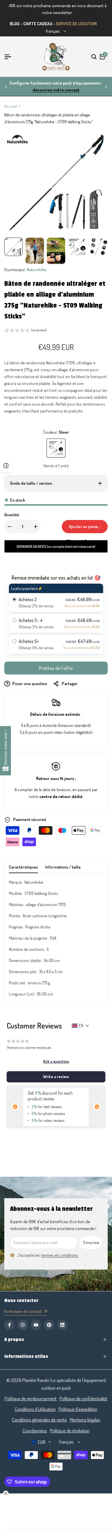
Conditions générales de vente (39, 1420)
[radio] (56, 598)
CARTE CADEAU (37, 23)
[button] (25, 330)
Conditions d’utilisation (35, 1409)
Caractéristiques (23, 867)
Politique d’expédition (78, 1409)
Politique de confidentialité (83, 1398)
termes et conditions (59, 1255)
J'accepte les (48, 1255)
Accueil (10, 106)
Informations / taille (63, 867)
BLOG (15, 23)
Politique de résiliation (70, 1431)
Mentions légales (85, 1420)
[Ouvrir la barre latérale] (5, 465)
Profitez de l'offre (56, 668)
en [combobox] (81, 1025)
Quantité (11, 514)
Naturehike (37, 269)
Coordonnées (35, 1431)
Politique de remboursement (31, 1398)
